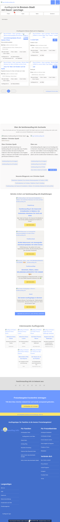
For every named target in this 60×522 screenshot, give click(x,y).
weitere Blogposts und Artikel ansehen (30, 313)
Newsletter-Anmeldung (26, 447)
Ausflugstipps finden (25, 432)
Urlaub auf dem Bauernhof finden (28, 451)
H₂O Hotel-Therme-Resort (36, 337)
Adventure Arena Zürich (11, 337)
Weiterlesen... (30, 225)
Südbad (32, 66)
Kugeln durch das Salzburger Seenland (49, 338)
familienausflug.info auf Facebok (38, 164)
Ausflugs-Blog (24, 444)
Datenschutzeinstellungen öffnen (33, 414)
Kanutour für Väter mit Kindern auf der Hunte (13, 67)
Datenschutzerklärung (6, 499)
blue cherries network (46, 460)
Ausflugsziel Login (6, 513)
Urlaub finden (24, 440)
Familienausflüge (30, 266)
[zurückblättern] (4, 34)
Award (30, 294)
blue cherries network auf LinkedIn (39, 169)
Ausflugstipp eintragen (46, 436)
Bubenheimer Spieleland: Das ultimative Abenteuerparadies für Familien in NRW (30, 180)
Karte (22, 13)
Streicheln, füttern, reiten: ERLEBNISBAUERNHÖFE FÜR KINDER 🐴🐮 (30, 272)
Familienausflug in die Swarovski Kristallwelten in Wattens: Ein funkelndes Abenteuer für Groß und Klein (30, 212)
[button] (4, 91)
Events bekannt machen (46, 439)
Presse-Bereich (44, 463)
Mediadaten (43, 451)
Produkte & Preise (45, 447)
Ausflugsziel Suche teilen (52, 91)
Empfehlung (31, 205)
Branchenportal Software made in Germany (19, 520)
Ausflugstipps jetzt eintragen (30, 406)
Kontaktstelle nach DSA (6, 502)
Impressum (3, 495)
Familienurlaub (31, 238)
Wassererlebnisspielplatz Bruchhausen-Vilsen (11, 39)
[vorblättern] (54, 35)
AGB (2, 491)
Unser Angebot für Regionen (47, 443)
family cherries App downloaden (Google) (28, 455)
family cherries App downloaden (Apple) (30, 460)
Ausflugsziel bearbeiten (46, 432)
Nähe (37, 13)
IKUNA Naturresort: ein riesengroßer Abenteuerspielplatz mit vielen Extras (30, 244)
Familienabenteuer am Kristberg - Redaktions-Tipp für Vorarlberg (29, 183)
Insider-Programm (45, 467)
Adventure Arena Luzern (23, 337)
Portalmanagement (5, 506)
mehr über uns (53, 169)
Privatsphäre (21, 414)
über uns (3, 488)
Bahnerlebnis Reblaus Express (24, 357)
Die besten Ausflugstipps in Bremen (30, 298)
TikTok (42, 478)
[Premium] (56, 327)
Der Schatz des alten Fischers (36, 357)
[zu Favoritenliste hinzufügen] (2, 34)
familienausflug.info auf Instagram (10, 161)
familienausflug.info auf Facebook (9, 164)
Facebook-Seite (44, 475)
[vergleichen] (2, 38)
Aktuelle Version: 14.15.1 (45, 520)
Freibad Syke (34, 39)
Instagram (43, 471)
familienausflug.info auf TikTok (38, 167)
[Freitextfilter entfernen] (53, 2)
